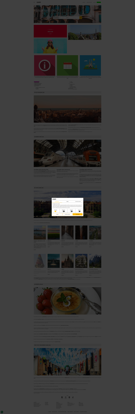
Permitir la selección (67, 214)
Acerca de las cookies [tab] (78, 201)
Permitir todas (77, 214)
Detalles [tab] (68, 201)
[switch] (64, 211)
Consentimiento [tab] (57, 201)
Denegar (57, 214)
